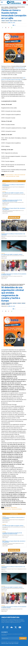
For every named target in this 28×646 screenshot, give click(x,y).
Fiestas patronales (9, 174)
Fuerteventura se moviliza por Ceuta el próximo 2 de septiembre (13, 185)
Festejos (6, 7)
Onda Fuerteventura (10, 176)
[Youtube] (20, 627)
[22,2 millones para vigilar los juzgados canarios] (14, 246)
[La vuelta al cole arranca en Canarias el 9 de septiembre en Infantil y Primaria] (14, 265)
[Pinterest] (8, 27)
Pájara (11, 20)
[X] (5, 27)
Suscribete (23, 638)
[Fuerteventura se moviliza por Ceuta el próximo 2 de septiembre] (14, 225)
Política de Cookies (4, 643)
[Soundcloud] (11, 627)
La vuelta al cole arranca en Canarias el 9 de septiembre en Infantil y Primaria (12, 201)
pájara (17, 176)
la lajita (3, 176)
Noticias (7, 20)
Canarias (4, 183)
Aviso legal (11, 643)
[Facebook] (2, 27)
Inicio (2, 7)
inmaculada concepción (19, 174)
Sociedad (19, 20)
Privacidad (16, 643)
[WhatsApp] (11, 27)
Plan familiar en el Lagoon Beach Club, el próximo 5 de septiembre (13, 209)
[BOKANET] (14, 48)
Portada (15, 20)
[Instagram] (7, 627)
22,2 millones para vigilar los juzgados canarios (12, 192)
